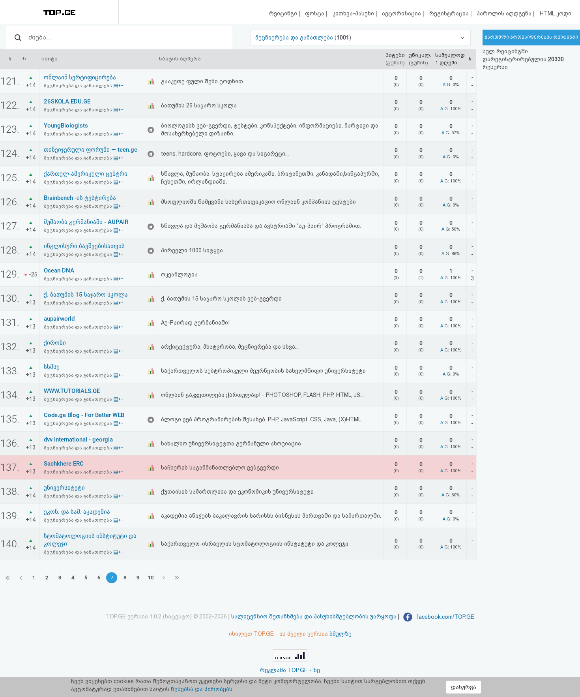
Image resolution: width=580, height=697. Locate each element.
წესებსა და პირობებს (201, 689)
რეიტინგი (284, 13)
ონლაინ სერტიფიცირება (80, 77)
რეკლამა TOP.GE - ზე (290, 670)
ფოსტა (315, 13)
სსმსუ (52, 366)
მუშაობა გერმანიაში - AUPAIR (86, 221)
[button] (360, 37)
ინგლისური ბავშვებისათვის (84, 246)
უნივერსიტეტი (64, 487)
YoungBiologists (66, 125)
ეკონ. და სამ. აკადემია (77, 511)
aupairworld (59, 318)
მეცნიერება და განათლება (295, 37)
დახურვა (463, 687)
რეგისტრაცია (449, 13)
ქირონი (55, 342)
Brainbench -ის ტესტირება (80, 197)
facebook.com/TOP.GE (444, 617)
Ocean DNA (59, 270)
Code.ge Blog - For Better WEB (84, 415)
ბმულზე (340, 634)
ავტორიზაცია (402, 13)
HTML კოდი (555, 13)
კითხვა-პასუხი (354, 13)
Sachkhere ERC (64, 463)
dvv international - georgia (78, 439)
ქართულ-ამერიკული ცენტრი (85, 173)
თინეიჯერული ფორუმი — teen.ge (90, 149)
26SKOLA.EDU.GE (67, 101)
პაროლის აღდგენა (505, 13)
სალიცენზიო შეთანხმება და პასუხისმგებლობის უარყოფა (314, 617)
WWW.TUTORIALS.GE (72, 391)
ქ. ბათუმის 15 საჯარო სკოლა (86, 294)
